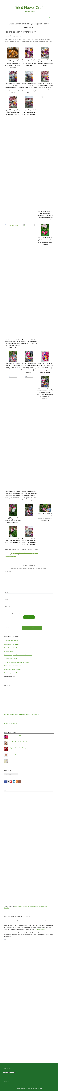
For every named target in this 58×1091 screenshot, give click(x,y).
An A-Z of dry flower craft (10, 723)
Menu (50, 17)
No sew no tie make (12, 665)
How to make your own (12, 669)
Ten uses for (11, 640)
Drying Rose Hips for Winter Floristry (17, 748)
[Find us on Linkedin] (14, 781)
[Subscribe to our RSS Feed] (17, 781)
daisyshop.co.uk (41, 929)
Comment (8, 572)
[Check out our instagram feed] (19, 781)
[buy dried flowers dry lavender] (15, 710)
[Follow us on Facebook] (5, 781)
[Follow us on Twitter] (8, 781)
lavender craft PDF (11, 658)
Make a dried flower (11, 644)
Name (7, 592)
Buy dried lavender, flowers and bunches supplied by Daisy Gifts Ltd (21, 714)
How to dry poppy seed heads (11, 672)
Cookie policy (6, 1081)
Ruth (33, 27)
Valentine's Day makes (14, 754)
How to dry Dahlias (9, 651)
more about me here (11, 921)
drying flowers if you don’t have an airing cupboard (24, 553)
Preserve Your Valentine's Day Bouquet (18, 735)
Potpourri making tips (10, 556)
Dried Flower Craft (29, 8)
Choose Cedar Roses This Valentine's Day (18, 741)
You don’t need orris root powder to (17, 647)
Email (7, 599)
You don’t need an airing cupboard (16, 662)
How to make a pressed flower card (17, 760)
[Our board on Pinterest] (11, 781)
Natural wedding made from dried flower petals (18, 655)
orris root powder (23, 554)
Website (7, 606)
